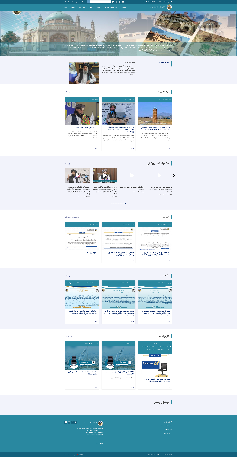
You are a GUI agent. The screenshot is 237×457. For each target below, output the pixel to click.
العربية (71, 1)
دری (76, 2)
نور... (169, 148)
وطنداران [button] (98, 7)
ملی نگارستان (168, 429)
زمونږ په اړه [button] (123, 7)
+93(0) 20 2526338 (150, 2)
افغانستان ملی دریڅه (166, 425)
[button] (125, 203)
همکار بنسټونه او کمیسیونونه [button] (111, 7)
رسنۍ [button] (91, 7)
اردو (66, 1)
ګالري (65, 7)
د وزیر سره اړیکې (168, 433)
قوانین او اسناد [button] (82, 7)
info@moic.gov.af (167, 2)
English (82, 2)
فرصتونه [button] (73, 7)
